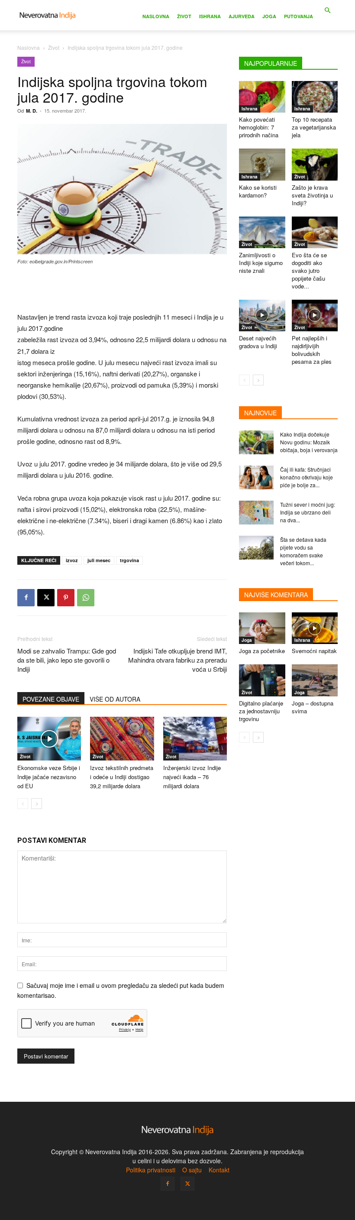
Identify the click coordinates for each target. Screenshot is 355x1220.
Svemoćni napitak (314, 651)
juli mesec (98, 560)
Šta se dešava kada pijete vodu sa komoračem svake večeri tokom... (303, 551)
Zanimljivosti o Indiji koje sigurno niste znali (261, 263)
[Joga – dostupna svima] (315, 680)
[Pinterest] (65, 597)
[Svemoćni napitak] (315, 628)
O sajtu (192, 1169)
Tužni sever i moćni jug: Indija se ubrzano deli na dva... (307, 512)
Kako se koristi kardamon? (258, 191)
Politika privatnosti (150, 1169)
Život (184, 16)
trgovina (129, 560)
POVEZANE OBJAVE (51, 699)
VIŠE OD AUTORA (115, 699)
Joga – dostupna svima (312, 707)
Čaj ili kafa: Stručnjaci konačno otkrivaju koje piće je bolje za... (306, 477)
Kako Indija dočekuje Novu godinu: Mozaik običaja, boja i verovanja (309, 441)
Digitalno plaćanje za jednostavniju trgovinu (261, 711)
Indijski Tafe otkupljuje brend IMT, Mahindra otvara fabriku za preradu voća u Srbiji (177, 659)
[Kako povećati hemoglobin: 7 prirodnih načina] (262, 97)
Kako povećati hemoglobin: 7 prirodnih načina (258, 127)
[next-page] (36, 803)
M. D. (31, 110)
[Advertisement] (122, 289)
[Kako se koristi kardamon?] (262, 164)
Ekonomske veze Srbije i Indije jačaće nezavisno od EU (48, 777)
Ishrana (210, 16)
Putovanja (298, 16)
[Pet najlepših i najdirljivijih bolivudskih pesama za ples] (315, 315)
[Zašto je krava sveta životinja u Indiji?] (315, 164)
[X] (46, 597)
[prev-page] (22, 803)
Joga (269, 16)
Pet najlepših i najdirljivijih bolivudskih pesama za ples (312, 350)
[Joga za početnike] (262, 628)
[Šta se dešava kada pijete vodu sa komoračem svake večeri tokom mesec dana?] (256, 548)
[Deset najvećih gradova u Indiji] (262, 315)
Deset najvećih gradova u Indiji (258, 342)
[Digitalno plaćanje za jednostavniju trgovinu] (262, 680)
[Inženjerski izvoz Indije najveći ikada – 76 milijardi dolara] (195, 738)
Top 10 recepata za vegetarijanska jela (314, 127)
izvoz (72, 560)
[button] (327, 10)
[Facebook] (26, 597)
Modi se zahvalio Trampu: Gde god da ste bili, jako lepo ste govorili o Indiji (66, 659)
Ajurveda (242, 16)
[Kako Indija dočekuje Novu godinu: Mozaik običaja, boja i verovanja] (256, 442)
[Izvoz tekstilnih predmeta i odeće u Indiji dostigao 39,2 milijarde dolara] (122, 738)
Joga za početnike (262, 651)
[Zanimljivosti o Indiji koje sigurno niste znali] (262, 232)
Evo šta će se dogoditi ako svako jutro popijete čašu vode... (309, 270)
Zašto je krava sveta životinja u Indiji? (312, 195)
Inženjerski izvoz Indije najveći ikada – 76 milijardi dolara (192, 777)
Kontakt (219, 1169)
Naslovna (155, 16)
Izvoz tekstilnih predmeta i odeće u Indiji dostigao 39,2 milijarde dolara (121, 777)
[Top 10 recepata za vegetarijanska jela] (315, 97)
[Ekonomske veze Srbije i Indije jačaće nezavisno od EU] (49, 738)
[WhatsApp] (85, 597)
